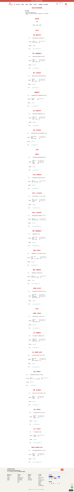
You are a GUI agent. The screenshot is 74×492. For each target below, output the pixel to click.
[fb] (49, 483)
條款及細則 (39, 484)
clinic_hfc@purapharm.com (34, 144)
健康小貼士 (29, 476)
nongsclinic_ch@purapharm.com (37, 48)
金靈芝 (18, 482)
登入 (60, 2)
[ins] (51, 483)
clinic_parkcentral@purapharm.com (37, 462)
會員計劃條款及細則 (41, 485)
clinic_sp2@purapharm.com (36, 328)
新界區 (40, 25)
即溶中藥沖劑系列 (20, 478)
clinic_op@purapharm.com (35, 404)
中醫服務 (8, 478)
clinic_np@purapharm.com (36, 125)
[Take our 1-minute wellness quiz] (72, 484)
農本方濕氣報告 (46, 4)
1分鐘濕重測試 (40, 4)
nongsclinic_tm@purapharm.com (37, 442)
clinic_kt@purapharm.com (34, 265)
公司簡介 (8, 476)
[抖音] (57, 483)
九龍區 (37, 25)
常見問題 (39, 482)
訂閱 (62, 469)
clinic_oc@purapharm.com (35, 188)
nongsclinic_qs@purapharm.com (35, 283)
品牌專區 (22, 4)
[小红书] (55, 483)
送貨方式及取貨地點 (41, 477)
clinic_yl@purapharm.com (36, 424)
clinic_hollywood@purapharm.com (36, 226)
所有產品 (19, 476)
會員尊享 (26, 4)
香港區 (34, 25)
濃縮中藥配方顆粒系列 (20, 477)
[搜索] (66, 4)
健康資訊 (31, 4)
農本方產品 (18, 4)
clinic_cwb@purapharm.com (35, 106)
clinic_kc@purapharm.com (33, 385)
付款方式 (39, 476)
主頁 (14, 4)
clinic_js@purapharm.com (36, 347)
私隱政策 (39, 483)
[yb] (53, 483)
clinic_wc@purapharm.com (35, 87)
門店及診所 (35, 4)
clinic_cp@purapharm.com (36, 68)
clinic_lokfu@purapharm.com (36, 245)
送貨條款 (39, 478)
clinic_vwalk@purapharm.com (36, 207)
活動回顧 (29, 477)
